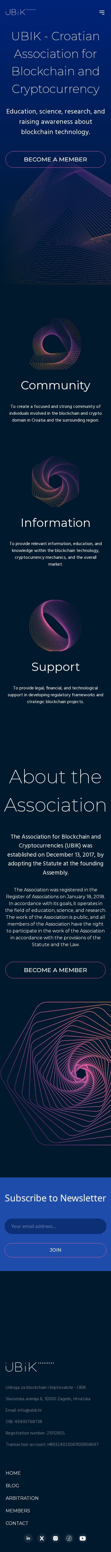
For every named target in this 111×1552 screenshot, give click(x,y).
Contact (17, 1523)
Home (13, 1473)
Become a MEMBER (55, 159)
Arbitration (22, 1498)
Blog (12, 1485)
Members (18, 1510)
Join (55, 1250)
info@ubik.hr (30, 1410)
